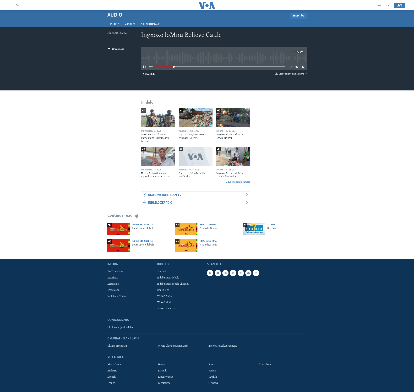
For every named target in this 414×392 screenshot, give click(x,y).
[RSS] (256, 273)
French (111, 383)
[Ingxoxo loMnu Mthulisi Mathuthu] (195, 156)
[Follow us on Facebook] (210, 273)
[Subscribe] (248, 273)
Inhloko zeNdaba (116, 296)
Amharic (112, 371)
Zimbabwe (265, 364)
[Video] (379, 5)
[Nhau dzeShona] (186, 229)
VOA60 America (166, 308)
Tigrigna (213, 383)
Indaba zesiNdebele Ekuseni (173, 284)
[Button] (116, 50)
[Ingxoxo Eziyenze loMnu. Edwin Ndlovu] (233, 117)
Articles (130, 24)
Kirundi (162, 371)
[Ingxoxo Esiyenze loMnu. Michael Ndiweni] (195, 117)
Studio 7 (271, 224)
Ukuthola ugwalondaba (120, 327)
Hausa (161, 364)
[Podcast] (241, 273)
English (111, 377)
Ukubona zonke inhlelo (238, 182)
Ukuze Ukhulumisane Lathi (173, 346)
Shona (211, 364)
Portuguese (164, 383)
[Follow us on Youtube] (218, 273)
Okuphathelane (150, 24)
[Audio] (389, 5)
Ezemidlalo (113, 284)
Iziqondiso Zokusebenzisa (222, 346)
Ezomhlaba (113, 290)
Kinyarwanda (165, 377)
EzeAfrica (112, 278)
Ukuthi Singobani (117, 346)
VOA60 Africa (165, 296)
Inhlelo (114, 24)
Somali (212, 371)
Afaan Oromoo (115, 364)
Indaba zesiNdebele (142, 224)
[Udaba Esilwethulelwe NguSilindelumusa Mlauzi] (158, 156)
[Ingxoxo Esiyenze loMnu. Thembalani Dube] (233, 156)
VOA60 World (164, 302)
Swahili (212, 377)
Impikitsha (163, 290)
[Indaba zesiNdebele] (118, 229)
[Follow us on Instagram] (225, 273)
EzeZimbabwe (115, 271)
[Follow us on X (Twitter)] (233, 273)
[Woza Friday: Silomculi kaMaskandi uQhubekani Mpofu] (158, 117)
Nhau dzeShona (208, 224)
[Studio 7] (254, 229)
